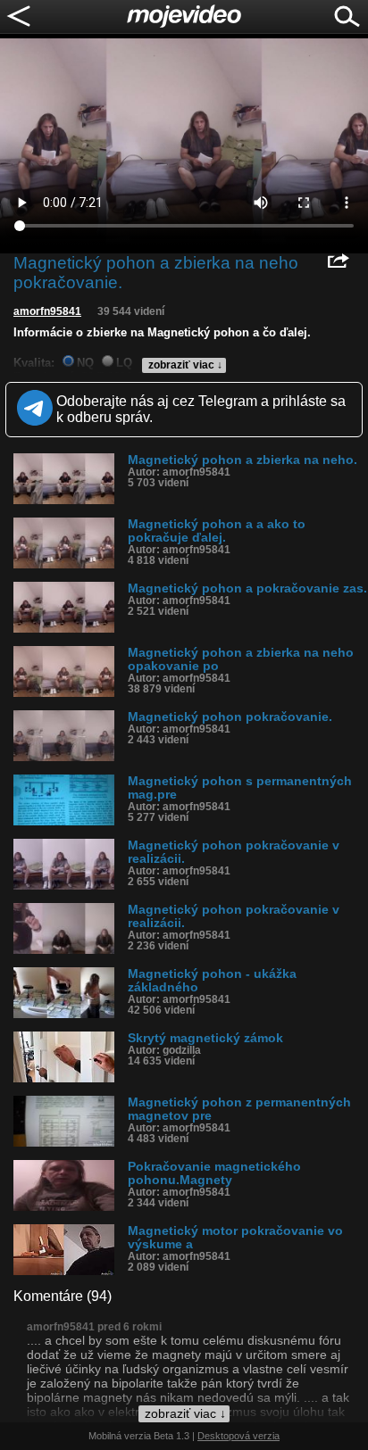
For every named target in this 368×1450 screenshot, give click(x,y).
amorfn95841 (47, 311)
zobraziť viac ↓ (185, 365)
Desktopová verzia (238, 1435)
